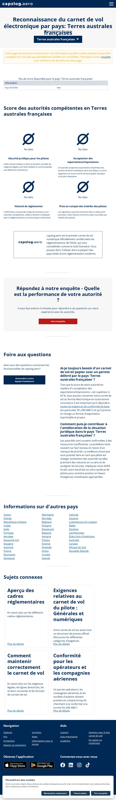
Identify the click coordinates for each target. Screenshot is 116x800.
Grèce (45, 551)
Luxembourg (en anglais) (83, 522)
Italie (6, 529)
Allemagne (48, 514)
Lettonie (73, 514)
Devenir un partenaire (14, 745)
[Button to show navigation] (111, 3)
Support (64, 732)
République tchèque (15, 522)
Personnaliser (80, 793)
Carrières (36, 732)
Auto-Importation (69, 736)
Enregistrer (9, 740)
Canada (73, 543)
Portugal (8, 533)
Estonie (46, 543)
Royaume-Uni (11, 540)
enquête (106, 57)
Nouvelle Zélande (79, 551)
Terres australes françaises (56, 39)
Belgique (47, 522)
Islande (46, 558)
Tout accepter (100, 793)
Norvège (8, 536)
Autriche (8, 547)
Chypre (46, 540)
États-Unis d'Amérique (82, 536)
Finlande (47, 547)
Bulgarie (46, 533)
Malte (72, 525)
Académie (65, 740)
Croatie (46, 554)
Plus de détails (15, 644)
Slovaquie (9, 558)
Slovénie (74, 529)
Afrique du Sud (77, 547)
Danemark (48, 529)
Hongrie (46, 536)
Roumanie (9, 554)
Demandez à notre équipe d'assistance (24, 380)
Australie (74, 540)
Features (7, 732)
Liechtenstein (76, 533)
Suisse (7, 514)
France (7, 551)
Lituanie (73, 518)
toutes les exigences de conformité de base (85, 406)
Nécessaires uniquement (55, 793)
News (34, 736)
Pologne (46, 525)
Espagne (8, 543)
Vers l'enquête (58, 321)
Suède (7, 525)
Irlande (8, 518)
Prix (5, 736)
